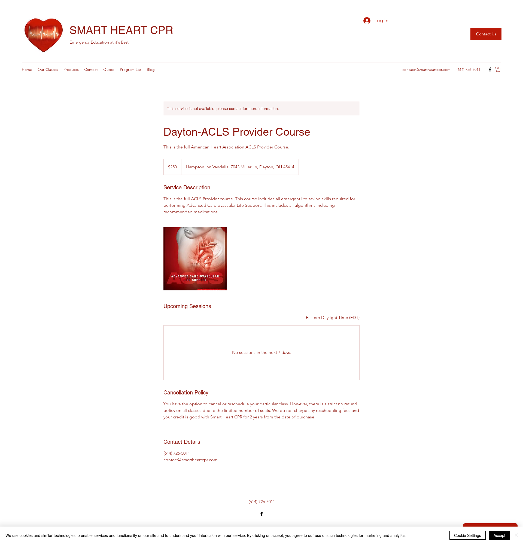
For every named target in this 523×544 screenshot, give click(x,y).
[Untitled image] (195, 258)
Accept (499, 535)
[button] (498, 69)
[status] (333, 317)
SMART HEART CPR (121, 30)
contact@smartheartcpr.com (426, 69)
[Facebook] (490, 69)
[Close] (516, 535)
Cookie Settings (467, 535)
